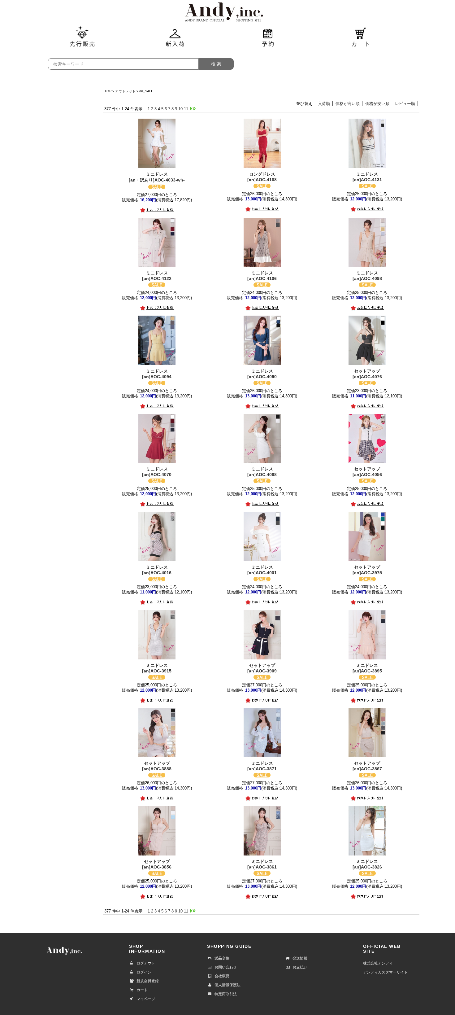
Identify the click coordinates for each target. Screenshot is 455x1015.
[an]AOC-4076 (367, 374)
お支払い (299, 967)
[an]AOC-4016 (156, 570)
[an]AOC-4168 (262, 177)
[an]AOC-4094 (156, 374)
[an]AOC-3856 (156, 864)
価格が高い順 (348, 103)
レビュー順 (405, 103)
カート (142, 990)
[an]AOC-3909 (262, 668)
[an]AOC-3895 (367, 668)
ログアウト (145, 963)
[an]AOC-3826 (367, 864)
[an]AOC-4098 (367, 275)
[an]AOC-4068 (262, 471)
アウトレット (125, 91)
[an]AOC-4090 (262, 374)
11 (186, 109)
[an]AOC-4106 (262, 275)
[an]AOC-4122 (156, 275)
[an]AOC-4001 (262, 570)
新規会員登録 (147, 981)
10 (180, 109)
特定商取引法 (225, 994)
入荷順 (324, 103)
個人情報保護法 (227, 985)
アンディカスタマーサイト (385, 972)
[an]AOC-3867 (367, 766)
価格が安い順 (377, 103)
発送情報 (299, 958)
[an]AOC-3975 (367, 570)
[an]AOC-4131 (367, 177)
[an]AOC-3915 (156, 668)
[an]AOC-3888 (156, 766)
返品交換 (221, 958)
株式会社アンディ (378, 963)
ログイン (143, 972)
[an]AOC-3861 (262, 864)
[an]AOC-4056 (367, 471)
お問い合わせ (225, 967)
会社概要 (221, 976)
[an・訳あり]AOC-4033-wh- (157, 177)
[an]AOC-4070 (156, 471)
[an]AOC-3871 (262, 766)
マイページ (145, 999)
